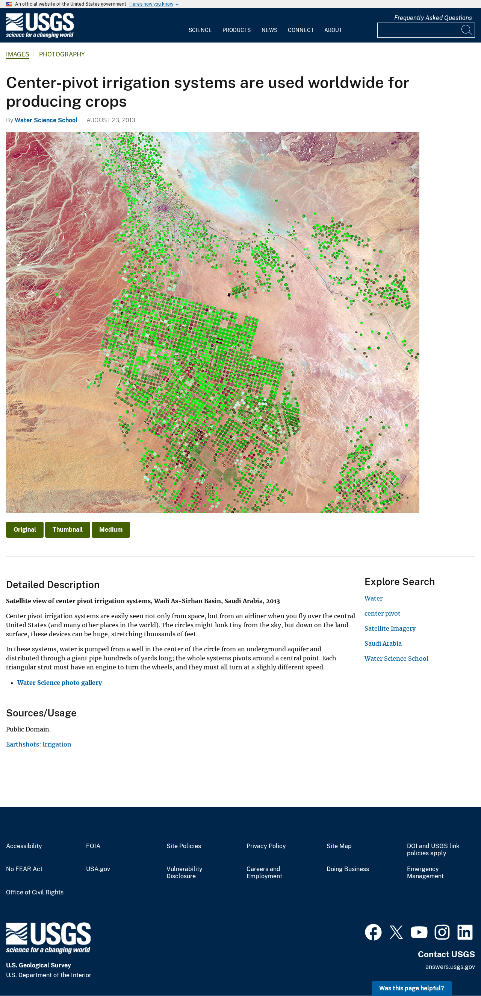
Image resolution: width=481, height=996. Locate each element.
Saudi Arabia (383, 643)
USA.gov (98, 869)
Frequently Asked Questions (433, 17)
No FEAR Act (24, 869)
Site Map (339, 846)
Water (374, 598)
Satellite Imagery (390, 628)
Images (17, 54)
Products (236, 30)
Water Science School (46, 120)
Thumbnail (68, 529)
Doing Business (348, 869)
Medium (111, 529)
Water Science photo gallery (59, 682)
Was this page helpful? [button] (411, 988)
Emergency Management (425, 873)
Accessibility (24, 846)
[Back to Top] (454, 968)
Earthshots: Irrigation (38, 744)
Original (25, 529)
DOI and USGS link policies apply (433, 850)
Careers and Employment (264, 873)
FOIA (93, 846)
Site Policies (183, 846)
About (333, 30)
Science (200, 30)
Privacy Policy (266, 846)
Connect (301, 30)
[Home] (40, 36)
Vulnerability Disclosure (184, 873)
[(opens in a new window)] (373, 931)
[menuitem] (200, 25)
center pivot (383, 613)
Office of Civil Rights (35, 892)
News (269, 30)
